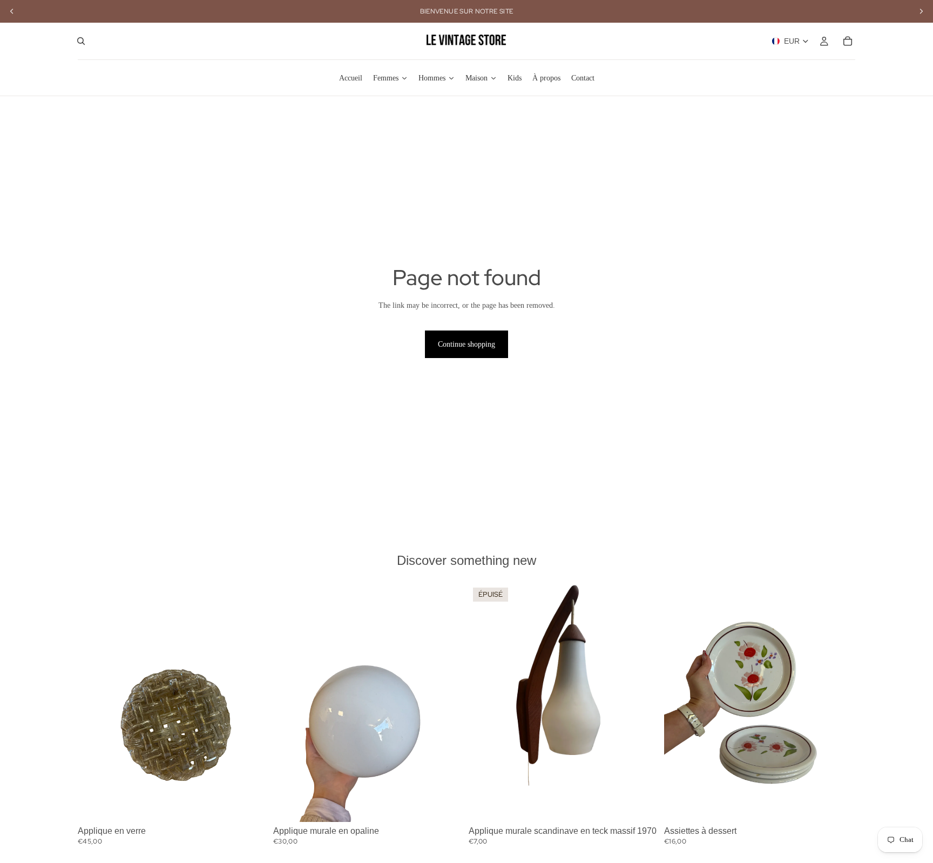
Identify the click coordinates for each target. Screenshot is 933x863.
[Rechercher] (81, 41)
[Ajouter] (252, 805)
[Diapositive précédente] (94, 702)
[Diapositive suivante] (252, 702)
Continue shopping (466, 344)
